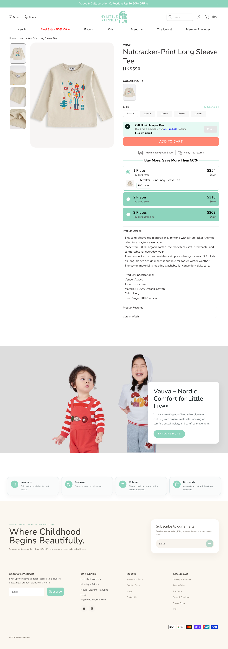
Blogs (129, 591)
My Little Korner (23, 637)
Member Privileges (198, 29)
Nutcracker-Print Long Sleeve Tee (38, 38)
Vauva (127, 45)
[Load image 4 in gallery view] (18, 119)
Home (12, 38)
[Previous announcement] (10, 3)
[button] (180, 17)
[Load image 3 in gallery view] (18, 97)
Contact (33, 17)
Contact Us (131, 597)
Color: (133, 81)
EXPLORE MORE (169, 433)
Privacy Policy (179, 603)
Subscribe (55, 591)
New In (22, 29)
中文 (215, 17)
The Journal (164, 29)
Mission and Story (135, 579)
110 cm (147, 113)
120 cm (164, 113)
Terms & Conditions (181, 597)
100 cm (130, 113)
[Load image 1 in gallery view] (18, 53)
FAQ (175, 609)
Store (16, 17)
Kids (110, 29)
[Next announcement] (218, 3)
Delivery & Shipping (182, 579)
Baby (87, 29)
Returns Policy (179, 585)
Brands (135, 29)
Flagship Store (133, 585)
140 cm (198, 113)
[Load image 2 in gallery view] (18, 75)
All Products (170, 129)
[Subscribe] (209, 543)
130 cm (181, 113)
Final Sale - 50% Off (54, 29)
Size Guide (177, 591)
